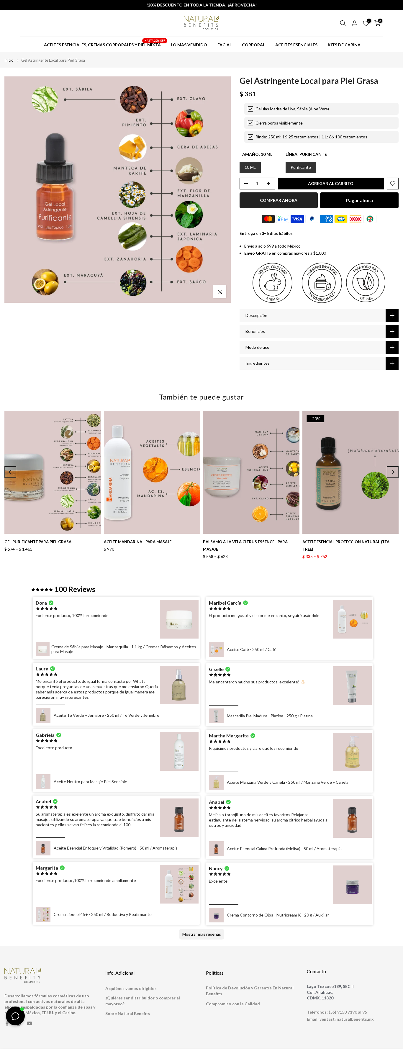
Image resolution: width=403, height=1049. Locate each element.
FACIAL (224, 44)
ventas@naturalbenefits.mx (347, 1019)
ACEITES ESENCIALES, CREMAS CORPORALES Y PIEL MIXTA (104, 44)
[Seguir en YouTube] (29, 1023)
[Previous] (10, 472)
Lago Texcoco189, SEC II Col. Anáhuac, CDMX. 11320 (330, 992)
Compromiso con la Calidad (233, 1003)
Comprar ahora (278, 200)
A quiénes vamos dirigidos (131, 988)
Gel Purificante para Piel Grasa (37, 541)
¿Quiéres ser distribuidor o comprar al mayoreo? (142, 1000)
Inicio (9, 60)
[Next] (393, 472)
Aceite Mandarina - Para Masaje (137, 541)
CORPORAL (253, 44)
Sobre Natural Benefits (127, 1013)
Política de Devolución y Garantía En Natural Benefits (250, 990)
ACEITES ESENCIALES (296, 44)
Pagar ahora (359, 200)
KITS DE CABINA (344, 44)
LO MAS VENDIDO (189, 44)
